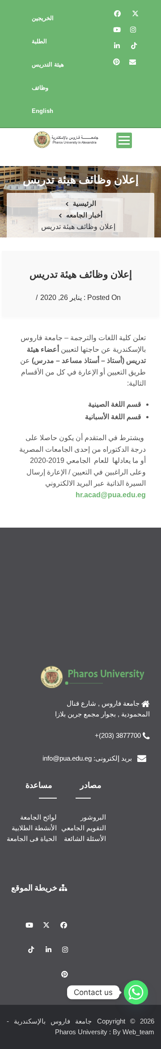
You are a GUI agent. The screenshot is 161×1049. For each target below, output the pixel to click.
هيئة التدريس (48, 64)
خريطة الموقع (35, 887)
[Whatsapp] (136, 992)
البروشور (93, 817)
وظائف (40, 87)
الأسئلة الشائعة (85, 838)
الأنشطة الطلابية (34, 828)
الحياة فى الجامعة (32, 838)
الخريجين (43, 18)
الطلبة (39, 41)
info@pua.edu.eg (67, 758)
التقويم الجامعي (83, 828)
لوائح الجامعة (38, 817)
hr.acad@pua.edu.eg (111, 495)
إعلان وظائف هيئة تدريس (81, 273)
